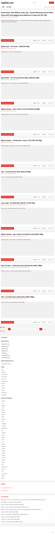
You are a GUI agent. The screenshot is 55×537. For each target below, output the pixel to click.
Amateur (3, 400)
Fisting (3, 462)
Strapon (3, 453)
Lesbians (3, 425)
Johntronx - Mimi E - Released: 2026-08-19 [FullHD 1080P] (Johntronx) (15, 507)
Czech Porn (4, 379)
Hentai (3, 385)
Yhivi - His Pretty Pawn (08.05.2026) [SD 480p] (16, 172)
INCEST (3, 475)
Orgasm (13, 267)
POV (3, 464)
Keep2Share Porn (5, 490)
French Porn (4, 376)
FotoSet (3, 388)
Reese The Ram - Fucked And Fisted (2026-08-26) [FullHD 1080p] (21, 265)
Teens (5, 17)
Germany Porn (5, 381)
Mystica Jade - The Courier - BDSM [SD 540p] (15, 46)
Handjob (3, 448)
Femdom (3, 419)
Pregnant (4, 432)
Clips (17, 17)
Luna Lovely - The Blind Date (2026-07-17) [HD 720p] (18, 203)
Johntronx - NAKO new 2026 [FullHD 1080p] (9, 511)
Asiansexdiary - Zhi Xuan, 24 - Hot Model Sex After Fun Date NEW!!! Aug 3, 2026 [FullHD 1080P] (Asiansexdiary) (23, 499)
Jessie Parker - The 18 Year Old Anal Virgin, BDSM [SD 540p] (20, 78)
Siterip (3, 390)
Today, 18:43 (50, 259)
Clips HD (13, 17)
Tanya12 (38, 40)
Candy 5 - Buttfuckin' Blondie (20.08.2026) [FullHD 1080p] (12, 504)
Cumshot (3, 450)
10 (37, 329)
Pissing (3, 435)
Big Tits (3, 410)
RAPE (3, 478)
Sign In (45, 6)
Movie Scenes (5, 374)
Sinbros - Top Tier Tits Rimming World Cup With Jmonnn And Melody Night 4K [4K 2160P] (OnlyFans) (21, 509)
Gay (2, 471)
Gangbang (4, 423)
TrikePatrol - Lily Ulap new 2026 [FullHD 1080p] (10, 519)
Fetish (5, 267)
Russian (3, 437)
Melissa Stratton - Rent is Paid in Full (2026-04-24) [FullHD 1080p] (22, 234)
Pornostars (4, 394)
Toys (16, 204)
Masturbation (11, 204)
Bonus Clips (4, 392)
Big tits (11, 79)
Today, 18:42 (50, 290)
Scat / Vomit (4, 473)
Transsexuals (4, 466)
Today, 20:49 (50, 40)
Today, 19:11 (50, 165)
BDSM (2, 17)
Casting (3, 455)
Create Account (50, 6)
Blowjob (9, 17)
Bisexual (3, 469)
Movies (3, 383)
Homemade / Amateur (6, 363)
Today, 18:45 (50, 228)
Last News (8, 7)
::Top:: (52, 532)
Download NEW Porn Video (7, 487)
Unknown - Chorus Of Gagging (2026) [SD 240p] (10, 516)
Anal (5, 48)
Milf (5, 111)
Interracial (4, 457)
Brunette (3, 446)
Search (51, 2)
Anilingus (3, 405)
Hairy (3, 421)
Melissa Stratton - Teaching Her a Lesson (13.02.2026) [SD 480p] (21, 140)
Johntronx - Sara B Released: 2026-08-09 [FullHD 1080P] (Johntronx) (14, 514)
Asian (9, 173)
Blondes (3, 444)
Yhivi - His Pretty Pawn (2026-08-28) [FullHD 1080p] (17, 297)
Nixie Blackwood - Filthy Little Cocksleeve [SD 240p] (11, 502)
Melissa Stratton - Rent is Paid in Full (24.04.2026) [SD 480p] (20, 109)
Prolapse (3, 460)
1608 (45, 329)
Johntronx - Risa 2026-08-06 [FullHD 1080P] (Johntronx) (12, 521)
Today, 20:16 (50, 71)
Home (3, 7)
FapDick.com (7, 2)
